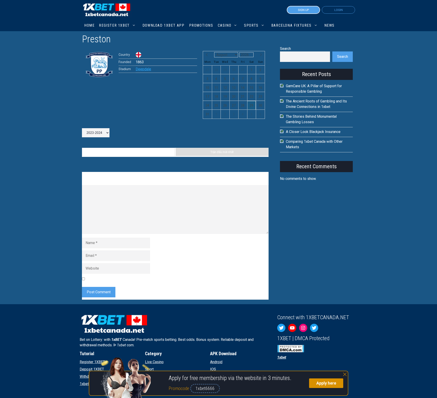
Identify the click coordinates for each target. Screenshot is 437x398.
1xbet (84, 384)
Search (285, 48)
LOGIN (338, 10)
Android (216, 362)
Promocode (179, 388)
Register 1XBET (92, 362)
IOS (213, 369)
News (329, 25)
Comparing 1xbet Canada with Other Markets (314, 144)
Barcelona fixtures (291, 25)
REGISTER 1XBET (114, 25)
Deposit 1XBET (92, 369)
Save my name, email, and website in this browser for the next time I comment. (149, 278)
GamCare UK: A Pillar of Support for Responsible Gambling (314, 89)
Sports (251, 25)
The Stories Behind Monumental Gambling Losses (311, 119)
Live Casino (154, 362)
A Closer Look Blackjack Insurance (313, 132)
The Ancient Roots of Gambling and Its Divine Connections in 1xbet (316, 104)
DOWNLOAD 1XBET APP (163, 25)
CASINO (224, 25)
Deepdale (143, 69)
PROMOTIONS (201, 25)
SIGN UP (303, 10)
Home (89, 25)
